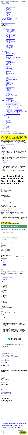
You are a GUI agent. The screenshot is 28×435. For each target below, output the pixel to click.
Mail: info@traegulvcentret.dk (7, 355)
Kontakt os (8, 9)
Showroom (8, 14)
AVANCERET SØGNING (8, 23)
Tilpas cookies (17, 144)
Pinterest (5, 265)
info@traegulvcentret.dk (8, 19)
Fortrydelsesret (22, 423)
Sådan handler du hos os (17, 425)
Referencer (8, 12)
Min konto (8, 17)
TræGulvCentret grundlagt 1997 (10, 429)
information (5, 5)
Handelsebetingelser (13, 423)
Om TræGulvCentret (10, 7)
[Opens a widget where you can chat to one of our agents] (23, 432)
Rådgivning (8, 8)
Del (4, 262)
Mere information (10, 144)
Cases (7, 13)
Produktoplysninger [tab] (7, 277)
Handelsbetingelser (10, 10)
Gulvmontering (9, 15)
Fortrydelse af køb (7, 425)
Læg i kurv (3, 259)
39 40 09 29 (10, 18)
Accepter (2, 145)
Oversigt (11, 427)
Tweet (4, 264)
